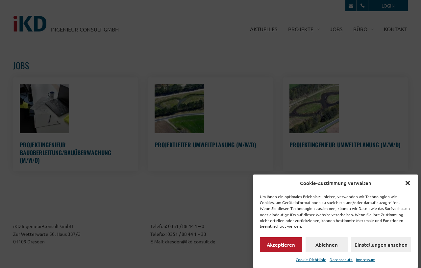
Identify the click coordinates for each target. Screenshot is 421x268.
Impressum (365, 259)
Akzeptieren (281, 244)
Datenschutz (341, 259)
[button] (408, 183)
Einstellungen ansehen (381, 244)
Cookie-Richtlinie (311, 259)
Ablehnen (326, 244)
